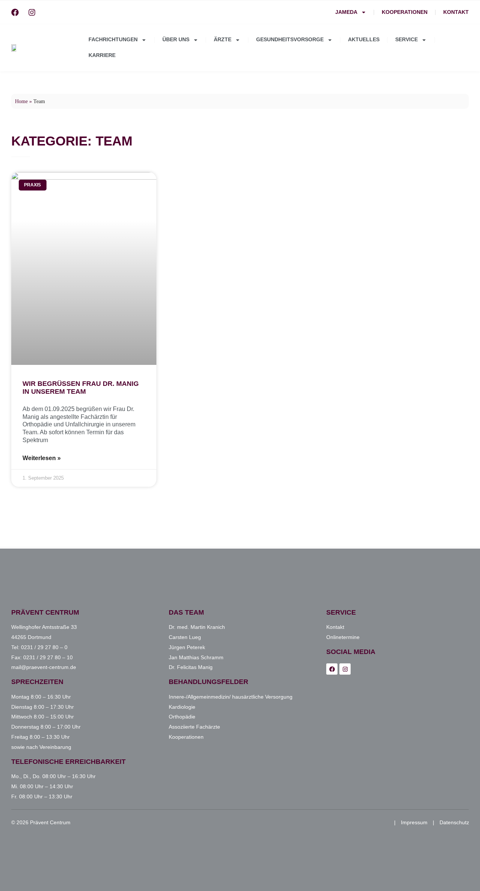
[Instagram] (31, 12)
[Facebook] (15, 12)
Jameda (346, 12)
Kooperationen (405, 12)
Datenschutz (454, 822)
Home (21, 101)
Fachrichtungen (113, 39)
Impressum (414, 822)
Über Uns (175, 39)
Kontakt (456, 12)
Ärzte (222, 39)
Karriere (102, 55)
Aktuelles (364, 39)
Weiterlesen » (41, 458)
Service (406, 39)
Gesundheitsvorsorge (290, 39)
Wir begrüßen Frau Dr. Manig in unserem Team (80, 388)
